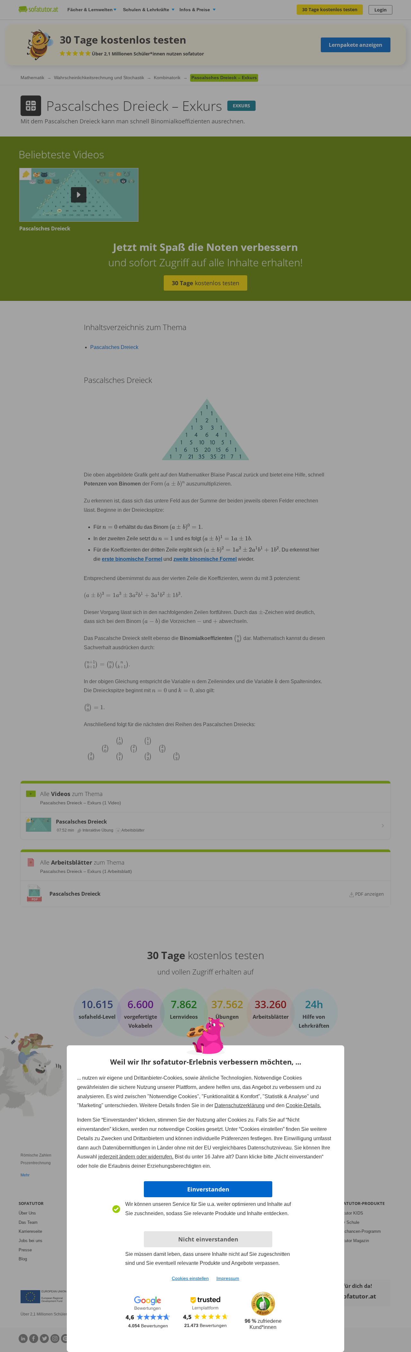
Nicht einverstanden (208, 1239)
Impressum (227, 1278)
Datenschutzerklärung (239, 1105)
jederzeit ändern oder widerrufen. (135, 1156)
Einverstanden (208, 1189)
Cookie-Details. (303, 1105)
